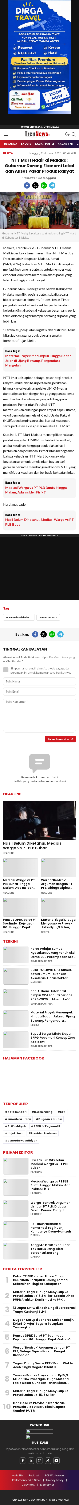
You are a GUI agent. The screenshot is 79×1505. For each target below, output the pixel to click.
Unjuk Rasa (15, 1133)
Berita (8, 153)
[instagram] (39, 1460)
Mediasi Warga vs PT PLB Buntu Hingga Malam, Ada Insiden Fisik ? (36, 489)
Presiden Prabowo (44, 1133)
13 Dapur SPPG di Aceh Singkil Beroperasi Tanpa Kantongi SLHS (44, 1310)
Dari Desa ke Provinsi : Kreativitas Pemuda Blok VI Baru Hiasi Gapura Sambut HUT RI (39, 1407)
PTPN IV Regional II (47, 1126)
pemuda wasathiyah (22, 1140)
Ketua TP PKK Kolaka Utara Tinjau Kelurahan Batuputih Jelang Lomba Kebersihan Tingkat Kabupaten (40, 1280)
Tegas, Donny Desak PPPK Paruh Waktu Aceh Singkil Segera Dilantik (43, 1365)
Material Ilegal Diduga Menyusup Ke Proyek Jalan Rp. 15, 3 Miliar (40, 1393)
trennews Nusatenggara (39, 178)
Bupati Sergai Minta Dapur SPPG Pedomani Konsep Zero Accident (53, 1038)
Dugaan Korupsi (50, 1119)
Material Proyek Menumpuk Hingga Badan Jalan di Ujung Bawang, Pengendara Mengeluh (38, 360)
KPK (63, 1112)
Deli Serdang (43, 1112)
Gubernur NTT (49, 617)
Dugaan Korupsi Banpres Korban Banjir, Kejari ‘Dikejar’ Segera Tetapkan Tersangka (43, 1323)
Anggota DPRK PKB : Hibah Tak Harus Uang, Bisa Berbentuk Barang (51, 1249)
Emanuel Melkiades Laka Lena (21, 617)
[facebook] (23, 1460)
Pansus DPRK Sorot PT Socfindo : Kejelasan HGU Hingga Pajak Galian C (20, 925)
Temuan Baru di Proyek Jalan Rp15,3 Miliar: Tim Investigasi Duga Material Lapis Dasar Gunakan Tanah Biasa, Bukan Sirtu (41, 1381)
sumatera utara (19, 1119)
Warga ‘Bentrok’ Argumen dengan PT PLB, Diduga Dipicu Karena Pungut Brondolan (56, 887)
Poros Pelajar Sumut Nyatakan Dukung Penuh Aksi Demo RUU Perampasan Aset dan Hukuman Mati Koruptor (53, 955)
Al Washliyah (17, 1126)
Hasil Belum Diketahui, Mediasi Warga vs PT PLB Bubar (39, 521)
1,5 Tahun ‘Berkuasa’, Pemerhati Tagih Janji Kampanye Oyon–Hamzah (51, 1228)
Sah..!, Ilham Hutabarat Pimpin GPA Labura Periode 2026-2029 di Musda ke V (51, 995)
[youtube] (56, 1460)
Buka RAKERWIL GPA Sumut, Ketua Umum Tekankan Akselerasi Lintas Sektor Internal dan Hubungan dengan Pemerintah (51, 978)
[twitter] (31, 1460)
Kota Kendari (17, 1112)
